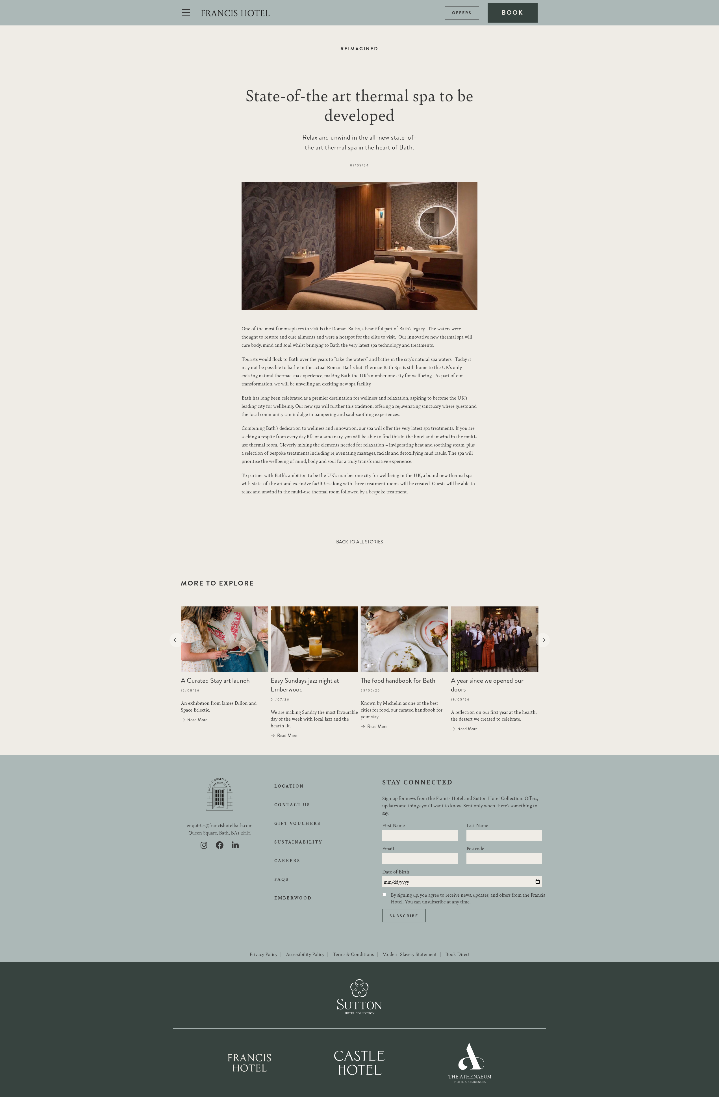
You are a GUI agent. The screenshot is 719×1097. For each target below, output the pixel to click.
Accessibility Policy (305, 954)
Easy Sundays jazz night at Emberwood (305, 685)
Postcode (475, 848)
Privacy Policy (263, 954)
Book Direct (457, 954)
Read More (197, 719)
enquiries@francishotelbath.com (220, 825)
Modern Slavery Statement (409, 954)
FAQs (281, 879)
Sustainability (298, 842)
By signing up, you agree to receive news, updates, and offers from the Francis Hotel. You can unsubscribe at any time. (468, 898)
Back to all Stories (359, 542)
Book (512, 12)
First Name (393, 825)
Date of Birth (395, 871)
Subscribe (404, 916)
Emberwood (293, 898)
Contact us (292, 804)
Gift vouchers (297, 823)
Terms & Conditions (353, 954)
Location (289, 786)
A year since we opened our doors (487, 685)
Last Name (477, 825)
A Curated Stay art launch (215, 680)
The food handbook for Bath (398, 680)
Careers (287, 860)
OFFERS (462, 13)
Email (388, 848)
